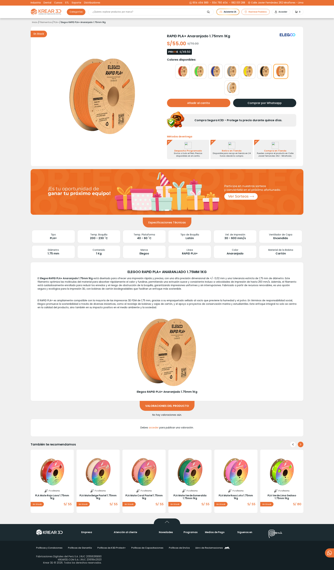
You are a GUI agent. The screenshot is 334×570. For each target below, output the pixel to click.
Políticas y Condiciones (49, 547)
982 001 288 (237, 2)
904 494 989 (200, 2)
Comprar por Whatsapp (265, 103)
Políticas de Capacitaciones (147, 547)
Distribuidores (92, 2)
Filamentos (46, 22)
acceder (154, 427)
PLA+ (56, 22)
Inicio (35, 22)
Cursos (58, 2)
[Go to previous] (293, 444)
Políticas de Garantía (80, 547)
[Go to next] (300, 444)
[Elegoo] (288, 35)
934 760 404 (219, 2)
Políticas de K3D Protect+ (111, 547)
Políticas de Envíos (179, 547)
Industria (36, 2)
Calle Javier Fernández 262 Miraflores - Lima (277, 2)
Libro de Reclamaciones (209, 547)
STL (67, 2)
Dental (47, 2)
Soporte (76, 2)
